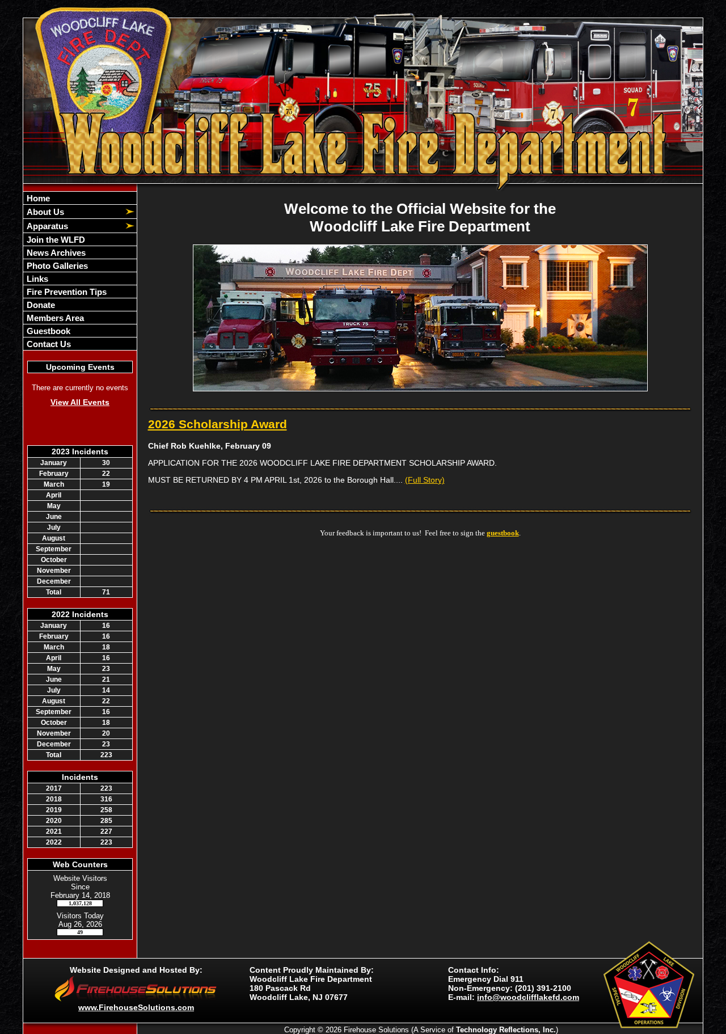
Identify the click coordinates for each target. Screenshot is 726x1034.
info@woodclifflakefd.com (528, 997)
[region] (80, 271)
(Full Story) (425, 479)
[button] (73, 211)
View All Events (79, 402)
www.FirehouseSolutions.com (136, 1007)
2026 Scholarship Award (217, 424)
